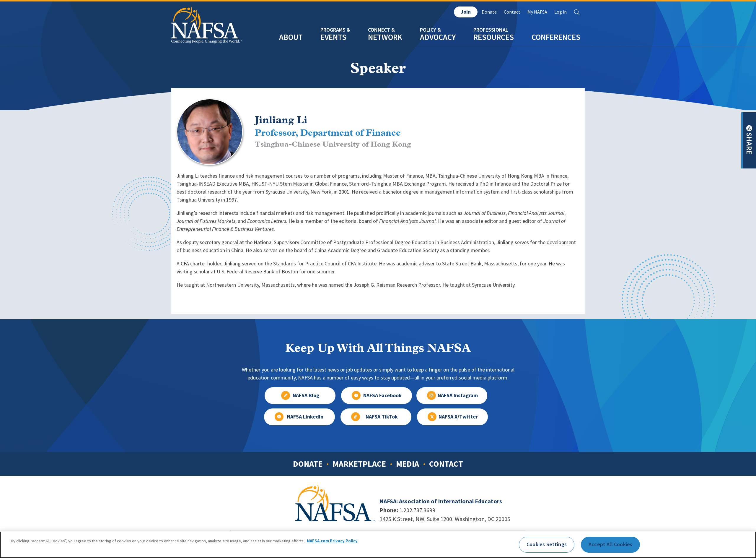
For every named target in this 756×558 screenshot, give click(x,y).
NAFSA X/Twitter (458, 416)
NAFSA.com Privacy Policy (332, 541)
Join (466, 11)
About (291, 37)
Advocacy (438, 37)
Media (407, 463)
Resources (493, 37)
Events (333, 37)
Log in (560, 12)
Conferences (556, 37)
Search (576, 12)
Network (385, 37)
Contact (512, 12)
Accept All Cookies (610, 544)
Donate (489, 12)
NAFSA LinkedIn (305, 416)
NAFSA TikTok (382, 416)
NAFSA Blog (306, 395)
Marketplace (359, 463)
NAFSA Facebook (382, 395)
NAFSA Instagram (458, 395)
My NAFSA (537, 12)
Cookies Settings (547, 544)
